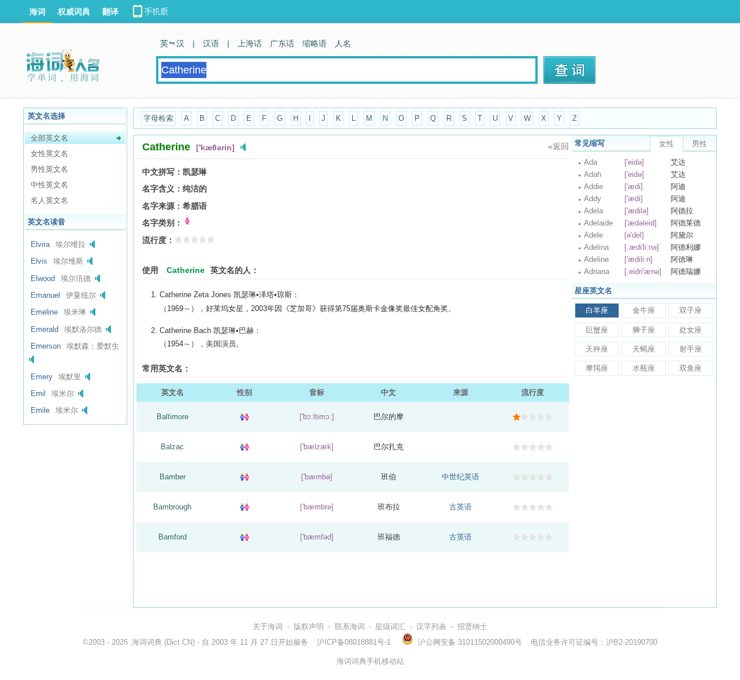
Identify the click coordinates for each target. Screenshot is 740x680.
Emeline (44, 312)
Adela (593, 210)
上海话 (250, 43)
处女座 (690, 330)
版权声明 (309, 626)
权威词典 (74, 11)
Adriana (596, 271)
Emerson (46, 346)
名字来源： (162, 205)
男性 (699, 143)
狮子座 (643, 330)
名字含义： (162, 188)
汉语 (211, 43)
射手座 (690, 349)
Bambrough (172, 506)
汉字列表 (431, 626)
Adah (592, 174)
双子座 (690, 310)
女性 (666, 143)
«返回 (558, 146)
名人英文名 (49, 200)
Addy (592, 198)
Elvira (40, 244)
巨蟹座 (597, 330)
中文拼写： (162, 171)
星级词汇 (390, 626)
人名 (343, 43)
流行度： (158, 240)
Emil (38, 393)
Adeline (596, 259)
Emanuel (45, 295)
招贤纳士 (472, 626)
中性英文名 (49, 184)
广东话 (282, 43)
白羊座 (597, 310)
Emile (40, 410)
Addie (593, 186)
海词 (37, 11)
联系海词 (350, 626)
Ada (590, 162)
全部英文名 (49, 138)
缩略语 (314, 43)
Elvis (39, 261)
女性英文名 (49, 153)
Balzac (172, 446)
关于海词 (268, 626)
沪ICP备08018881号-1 (354, 642)
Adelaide (598, 223)
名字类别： (162, 222)
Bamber (173, 476)
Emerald (44, 329)
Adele (593, 235)
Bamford (172, 537)
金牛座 (643, 310)
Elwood (43, 278)
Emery (42, 376)
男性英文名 (49, 169)
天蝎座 (643, 349)
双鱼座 (690, 368)
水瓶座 (643, 368)
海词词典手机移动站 (370, 661)
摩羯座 (597, 368)
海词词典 (147, 642)
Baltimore (172, 416)
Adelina (596, 247)
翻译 (110, 11)
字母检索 (158, 118)
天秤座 (597, 349)
